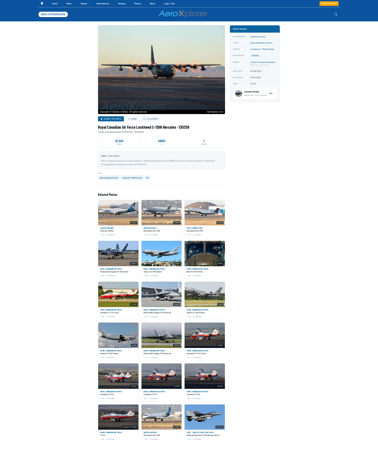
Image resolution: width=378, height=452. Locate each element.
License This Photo (111, 118)
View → (272, 93)
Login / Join (169, 4)
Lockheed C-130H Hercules (132, 178)
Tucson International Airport (263, 62)
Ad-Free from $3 (329, 3)
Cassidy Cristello (257, 36)
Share (132, 118)
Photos (137, 4)
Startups (122, 4)
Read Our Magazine (53, 14)
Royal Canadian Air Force (109, 178)
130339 (255, 55)
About (152, 4)
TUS (147, 178)
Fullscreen (150, 118)
